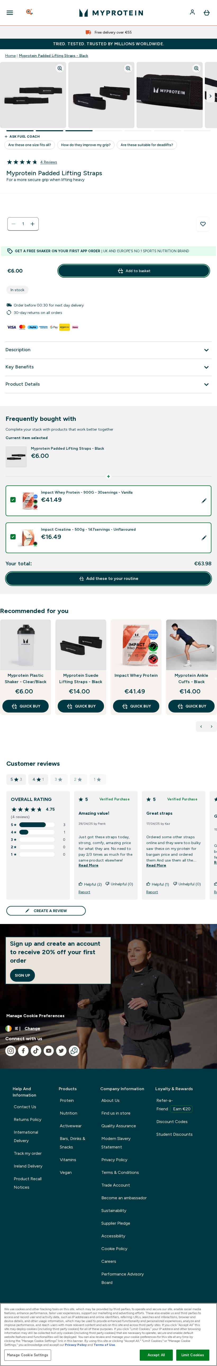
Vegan (66, 1172)
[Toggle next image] (210, 96)
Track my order (28, 1153)
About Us (110, 1100)
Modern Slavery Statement (115, 1142)
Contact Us (25, 1106)
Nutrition (68, 1113)
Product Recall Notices (28, 1182)
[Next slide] (216, 679)
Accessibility (113, 1236)
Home (10, 55)
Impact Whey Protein (136, 675)
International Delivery (26, 1136)
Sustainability (113, 1210)
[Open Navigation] (10, 12)
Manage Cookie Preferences (35, 1015)
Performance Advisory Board (122, 1278)
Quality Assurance (118, 1126)
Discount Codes (172, 1121)
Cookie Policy (114, 1248)
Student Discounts (174, 1134)
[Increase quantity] (32, 224)
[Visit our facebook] (23, 1050)
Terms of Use (104, 1345)
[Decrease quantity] (13, 224)
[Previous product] (201, 726)
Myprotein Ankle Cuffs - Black (191, 678)
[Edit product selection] (204, 500)
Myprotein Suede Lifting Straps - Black (80, 678)
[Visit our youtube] (48, 1050)
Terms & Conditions (120, 1172)
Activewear (71, 1126)
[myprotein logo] (111, 12)
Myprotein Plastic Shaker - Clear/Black (26, 678)
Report (84, 892)
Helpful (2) (93, 884)
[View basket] (206, 12)
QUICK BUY (30, 706)
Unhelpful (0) (122, 884)
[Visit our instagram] (10, 1050)
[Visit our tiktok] (36, 1050)
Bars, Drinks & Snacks (72, 1142)
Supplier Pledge (115, 1223)
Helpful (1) (160, 884)
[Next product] (211, 726)
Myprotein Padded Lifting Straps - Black (53, 55)
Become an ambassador (124, 1198)
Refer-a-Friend (173, 1104)
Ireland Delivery (28, 1166)
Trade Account (115, 1185)
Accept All (156, 1355)
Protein (67, 1100)
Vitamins (68, 1159)
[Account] (193, 12)
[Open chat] (74, 1050)
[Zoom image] (60, 68)
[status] (23, 224)
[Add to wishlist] (203, 224)
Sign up (22, 975)
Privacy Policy (114, 1159)
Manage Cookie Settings (27, 1355)
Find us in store (115, 1113)
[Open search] (30, 12)
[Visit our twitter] (61, 1050)
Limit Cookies (193, 1355)
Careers (108, 1261)
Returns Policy (27, 1119)
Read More (88, 865)
